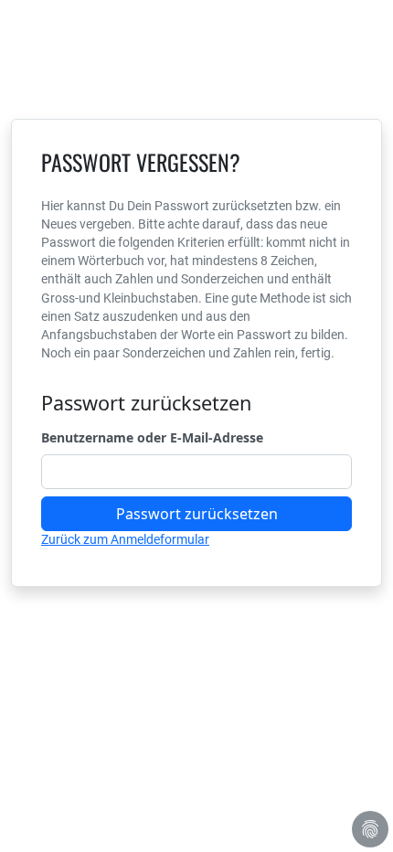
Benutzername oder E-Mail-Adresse (152, 437)
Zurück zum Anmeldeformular (125, 539)
